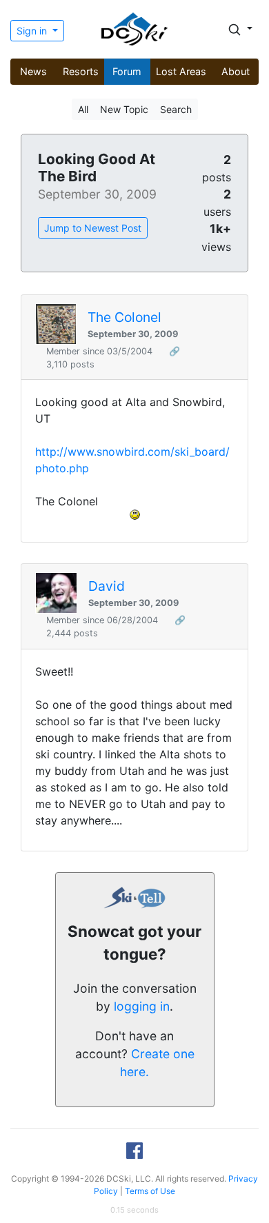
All (83, 109)
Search (176, 109)
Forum (126, 71)
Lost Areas (181, 71)
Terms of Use (150, 1191)
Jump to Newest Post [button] (92, 228)
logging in (142, 1006)
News (33, 71)
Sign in (33, 31)
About (235, 71)
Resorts (81, 71)
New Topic (124, 109)
